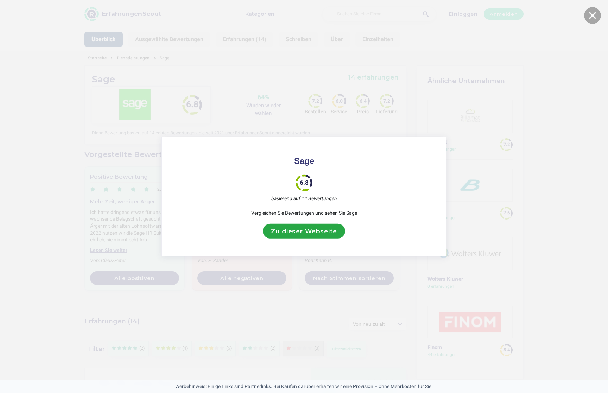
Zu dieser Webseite (304, 230)
